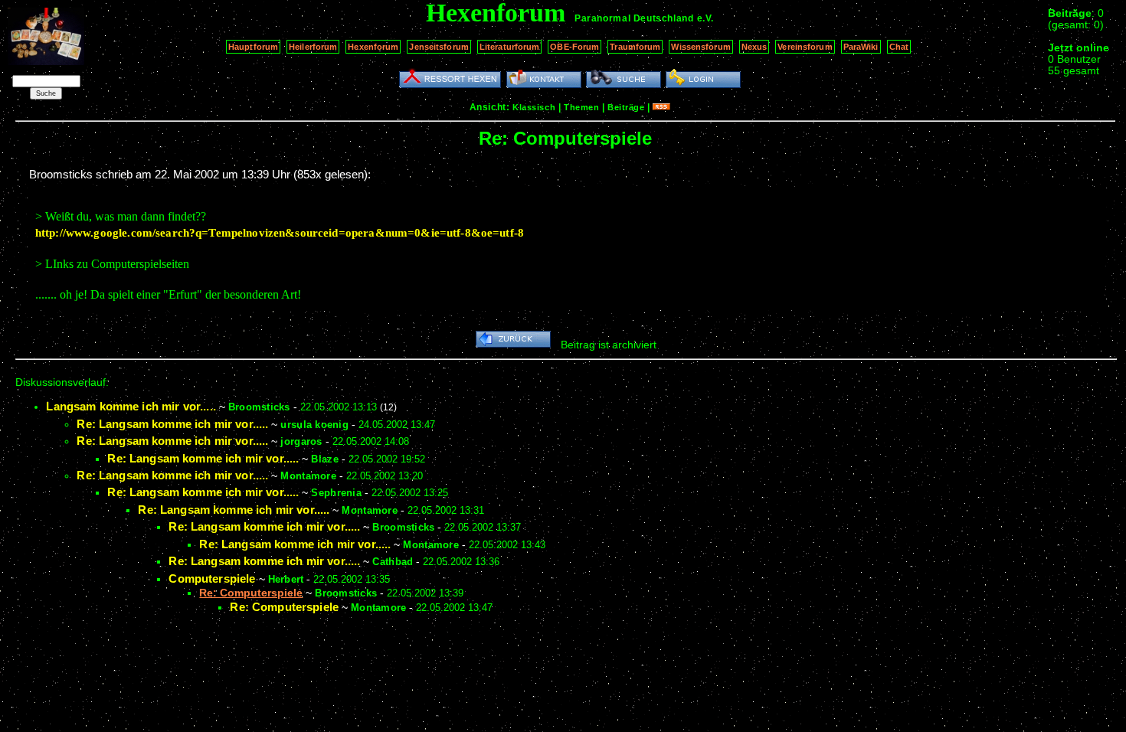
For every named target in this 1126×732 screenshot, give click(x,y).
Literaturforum (510, 46)
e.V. (705, 18)
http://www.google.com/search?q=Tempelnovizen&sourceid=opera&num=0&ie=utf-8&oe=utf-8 (279, 233)
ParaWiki (861, 46)
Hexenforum (373, 46)
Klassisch (533, 107)
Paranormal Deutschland (633, 18)
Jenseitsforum (438, 46)
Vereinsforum (804, 46)
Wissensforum (700, 46)
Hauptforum (253, 46)
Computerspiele (212, 578)
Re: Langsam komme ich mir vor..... (172, 423)
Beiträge (625, 107)
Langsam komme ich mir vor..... (131, 406)
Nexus (754, 46)
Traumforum (635, 46)
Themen (581, 107)
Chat (898, 46)
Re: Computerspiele (284, 606)
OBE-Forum (574, 46)
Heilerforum (313, 46)
